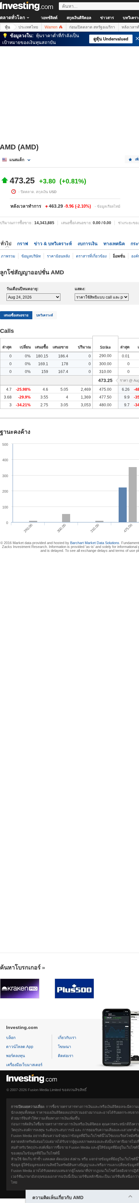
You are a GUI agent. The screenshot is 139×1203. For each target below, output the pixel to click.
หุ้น (7, 27)
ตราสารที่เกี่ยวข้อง (91, 256)
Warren (52, 27)
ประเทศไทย (28, 27)
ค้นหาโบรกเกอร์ (20, 967)
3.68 (8, 397)
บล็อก (11, 1037)
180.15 (42, 356)
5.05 (64, 389)
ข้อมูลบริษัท (31, 256)
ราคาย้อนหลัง (58, 256)
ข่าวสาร (107, 18)
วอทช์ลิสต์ (49, 18)
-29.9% (24, 397)
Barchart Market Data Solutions (94, 543)
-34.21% (23, 405)
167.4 (63, 371)
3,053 (86, 405)
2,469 (86, 389)
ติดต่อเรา (65, 1056)
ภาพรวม (8, 256)
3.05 (64, 405)
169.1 (43, 364)
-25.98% (23, 389)
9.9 (127, 397)
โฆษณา (64, 1046)
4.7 (9, 389)
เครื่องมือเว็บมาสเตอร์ (24, 1065)
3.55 (44, 397)
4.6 (45, 389)
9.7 (127, 405)
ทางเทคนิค (114, 243)
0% (28, 356)
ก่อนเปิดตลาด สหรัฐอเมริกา (92, 27)
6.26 (126, 389)
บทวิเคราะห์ (44, 315)
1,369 (86, 397)
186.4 (63, 356)
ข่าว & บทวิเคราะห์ (53, 243)
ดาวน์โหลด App (19, 1046)
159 (44, 371)
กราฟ (22, 243)
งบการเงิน (88, 243)
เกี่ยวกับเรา (67, 1037)
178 (64, 364)
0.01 (126, 356)
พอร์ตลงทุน (15, 1056)
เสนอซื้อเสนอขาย (16, 315)
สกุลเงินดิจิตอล (79, 18)
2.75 (44, 405)
